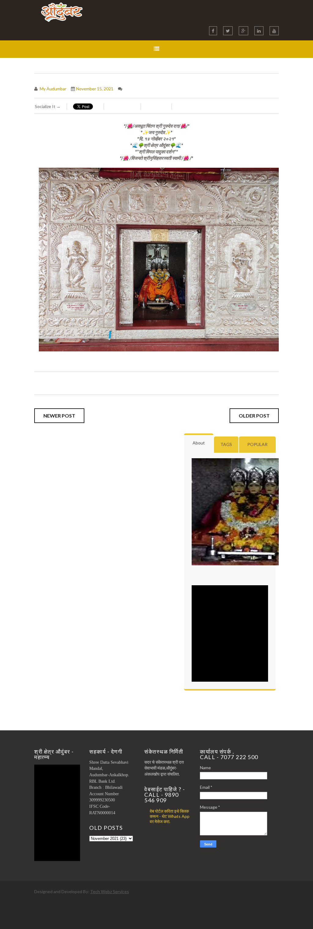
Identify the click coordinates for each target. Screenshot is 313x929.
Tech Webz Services (109, 891)
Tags (226, 444)
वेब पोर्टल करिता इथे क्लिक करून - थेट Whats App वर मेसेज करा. (170, 816)
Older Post (254, 415)
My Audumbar (52, 88)
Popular (257, 444)
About (199, 442)
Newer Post (59, 415)
